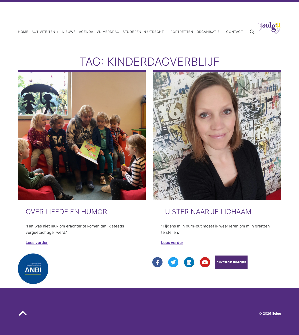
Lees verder (37, 242)
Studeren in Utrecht (143, 32)
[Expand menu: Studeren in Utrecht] (166, 32)
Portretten (181, 32)
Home (23, 32)
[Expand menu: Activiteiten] (58, 32)
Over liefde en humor (66, 211)
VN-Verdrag (108, 32)
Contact (234, 32)
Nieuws (69, 32)
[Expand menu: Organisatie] (222, 32)
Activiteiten (43, 32)
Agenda (86, 32)
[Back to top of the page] (23, 316)
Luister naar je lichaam (206, 211)
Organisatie (208, 32)
